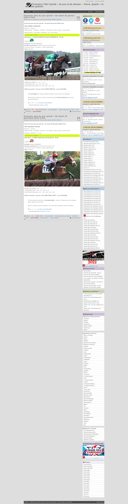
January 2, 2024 (44, 105)
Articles (90, 11)
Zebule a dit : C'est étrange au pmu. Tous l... (93, 298)
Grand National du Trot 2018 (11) (92, 193)
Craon (85, 361)
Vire (85, 425)
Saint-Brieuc (87, 411)
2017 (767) (86, 485)
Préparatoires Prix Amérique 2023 (92, 179)
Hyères (85, 372)
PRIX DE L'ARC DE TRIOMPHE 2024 (92, 135)
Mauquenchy (87, 396)
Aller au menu (89, 1)
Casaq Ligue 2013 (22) (90, 242)
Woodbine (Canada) (89, 439)
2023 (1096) (87, 474)
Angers (85, 339)
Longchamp (87, 324)
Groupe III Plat (87, 160)
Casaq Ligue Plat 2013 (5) (90, 246)
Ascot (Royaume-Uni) (89, 430)
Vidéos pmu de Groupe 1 (40, 11)
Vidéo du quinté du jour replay (66, 109)
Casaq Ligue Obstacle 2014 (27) (92, 240)
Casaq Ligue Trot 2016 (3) (90, 221)
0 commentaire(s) (75, 111)
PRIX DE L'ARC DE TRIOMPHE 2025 (92, 109)
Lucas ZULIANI (37, 111)
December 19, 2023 (45, 211)
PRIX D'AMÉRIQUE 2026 (89, 97)
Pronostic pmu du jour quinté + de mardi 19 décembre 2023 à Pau (45, 117)
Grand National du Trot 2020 (91, 173)
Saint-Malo (86, 415)
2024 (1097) (87, 472)
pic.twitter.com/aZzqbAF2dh (45, 209)
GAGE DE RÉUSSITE (41, 109)
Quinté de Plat (87, 145)
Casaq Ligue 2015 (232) (90, 227)
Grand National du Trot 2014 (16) (92, 200)
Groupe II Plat (87, 158)
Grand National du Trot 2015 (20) (92, 198)
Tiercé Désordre (54, 217)
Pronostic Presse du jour (90, 143)
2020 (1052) (87, 479)
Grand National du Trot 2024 (91, 184)
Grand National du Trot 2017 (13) (92, 195)
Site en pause (87, 271)
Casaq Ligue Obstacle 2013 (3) (92, 248)
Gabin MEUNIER (52, 109)
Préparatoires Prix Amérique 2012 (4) (93, 206)
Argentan (86, 340)
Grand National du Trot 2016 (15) (92, 196)
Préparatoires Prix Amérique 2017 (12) (93, 211)
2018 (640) (86, 483)
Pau (33, 109)
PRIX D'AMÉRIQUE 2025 (89, 123)
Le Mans (86, 382)
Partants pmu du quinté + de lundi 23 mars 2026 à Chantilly (93, 282)
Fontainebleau (87, 368)
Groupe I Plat (87, 156)
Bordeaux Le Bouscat (89, 344)
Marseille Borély (88, 393)
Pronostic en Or (44, 217)
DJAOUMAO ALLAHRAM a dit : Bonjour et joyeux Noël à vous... (92, 302)
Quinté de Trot (87, 147)
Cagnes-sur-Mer (88, 348)
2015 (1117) (87, 489)
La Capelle (86, 374)
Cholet (85, 355)
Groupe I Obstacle (88, 162)
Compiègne (87, 359)
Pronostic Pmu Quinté (45, 19)
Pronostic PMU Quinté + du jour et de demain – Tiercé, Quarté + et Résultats (52, 502)
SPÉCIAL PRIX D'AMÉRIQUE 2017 (92, 217)
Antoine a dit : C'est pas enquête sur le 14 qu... (93, 305)
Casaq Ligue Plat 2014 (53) (91, 238)
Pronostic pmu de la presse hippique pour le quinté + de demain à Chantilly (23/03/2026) (93, 278)
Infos (85, 167)
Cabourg (86, 346)
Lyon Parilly (87, 391)
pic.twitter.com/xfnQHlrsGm (45, 102)
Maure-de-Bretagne (89, 398)
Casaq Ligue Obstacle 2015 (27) (92, 233)
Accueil (28, 11)
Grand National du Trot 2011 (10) (92, 204)
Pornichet (86, 408)
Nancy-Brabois (87, 402)
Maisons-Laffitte (88, 326)
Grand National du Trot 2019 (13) (92, 191)
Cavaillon (86, 350)
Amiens (85, 337)
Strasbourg (86, 419)
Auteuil (85, 329)
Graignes (86, 370)
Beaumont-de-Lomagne (90, 342)
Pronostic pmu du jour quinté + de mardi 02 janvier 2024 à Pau (49, 16)
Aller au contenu (99, 1)
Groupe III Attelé (88, 154)
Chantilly (86, 322)
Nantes (85, 404)
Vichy (85, 423)
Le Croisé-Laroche (88, 380)
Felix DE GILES (49, 216)
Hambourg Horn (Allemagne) (91, 434)
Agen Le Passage (88, 335)
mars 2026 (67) (87, 464)
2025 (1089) (87, 470)
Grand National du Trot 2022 (91, 177)
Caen (85, 352)
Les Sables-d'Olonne (89, 385)
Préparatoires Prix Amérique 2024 (92, 182)
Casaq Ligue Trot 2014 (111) (91, 237)
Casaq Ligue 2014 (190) (90, 235)
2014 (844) (86, 490)
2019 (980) (86, 481)
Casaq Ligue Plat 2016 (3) (90, 223)
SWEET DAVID (39, 216)
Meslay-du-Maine (88, 400)
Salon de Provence (88, 417)
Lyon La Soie (87, 389)
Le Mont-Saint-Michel (89, 383)
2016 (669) (86, 487)
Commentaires (99, 11)
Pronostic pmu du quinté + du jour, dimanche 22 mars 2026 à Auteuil (92, 286)
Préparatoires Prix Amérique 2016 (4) (93, 209)
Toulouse (86, 421)
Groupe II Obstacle (88, 164)
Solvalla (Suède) (88, 438)
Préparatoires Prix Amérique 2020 (92, 171)
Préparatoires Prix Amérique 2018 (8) (93, 213)
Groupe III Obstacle (89, 166)
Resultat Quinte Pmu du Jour (91, 169)
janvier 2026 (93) (88, 468)
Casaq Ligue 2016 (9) (89, 220)
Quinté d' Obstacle (56, 19)
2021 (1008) (87, 477)
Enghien (86, 320)
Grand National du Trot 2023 (91, 181)
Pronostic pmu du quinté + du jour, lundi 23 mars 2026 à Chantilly (92, 273)
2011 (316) (86, 496)
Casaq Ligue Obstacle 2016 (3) (92, 225)
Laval (85, 378)
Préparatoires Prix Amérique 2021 (92, 175)
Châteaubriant (87, 354)
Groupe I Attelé (87, 151)
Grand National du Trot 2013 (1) (92, 202)
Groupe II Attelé (88, 153)
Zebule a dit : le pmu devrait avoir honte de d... (92, 309)
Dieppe (85, 365)
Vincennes (86, 318)
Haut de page (100, 502)
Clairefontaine (87, 357)
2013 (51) (86, 492)
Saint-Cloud (87, 327)
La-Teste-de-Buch (88, 376)
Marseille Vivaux (88, 395)
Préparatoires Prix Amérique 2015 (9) (93, 208)
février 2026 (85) (88, 466)
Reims (85, 410)
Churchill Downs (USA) (90, 432)
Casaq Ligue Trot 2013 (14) (91, 244)
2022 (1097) (87, 475)
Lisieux (85, 387)
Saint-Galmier (87, 413)
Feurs (85, 367)
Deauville (86, 363)
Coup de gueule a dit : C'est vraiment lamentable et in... (93, 294)
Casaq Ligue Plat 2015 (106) (91, 231)
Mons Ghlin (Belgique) (89, 436)
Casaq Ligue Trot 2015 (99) (91, 229)
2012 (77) (86, 494)
